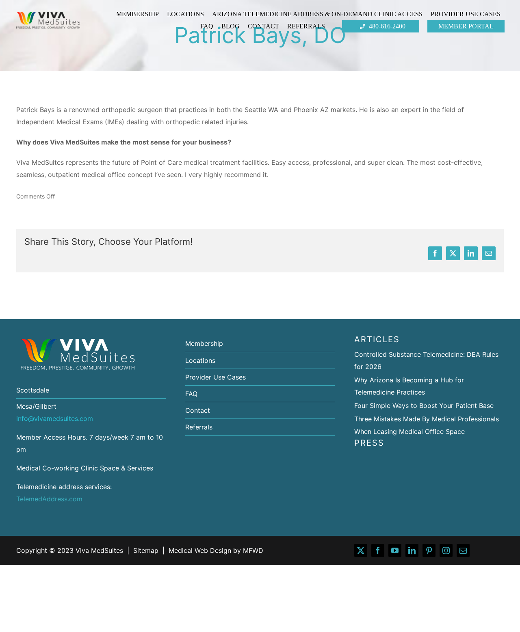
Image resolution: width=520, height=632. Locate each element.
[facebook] (377, 550)
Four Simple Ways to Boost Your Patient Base (424, 405)
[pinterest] (429, 550)
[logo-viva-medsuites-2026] (48, 14)
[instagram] (446, 550)
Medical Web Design (200, 550)
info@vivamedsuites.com (54, 418)
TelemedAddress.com (49, 499)
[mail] (463, 550)
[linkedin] (411, 550)
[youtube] (394, 550)
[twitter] (360, 550)
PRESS (369, 443)
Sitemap (145, 550)
